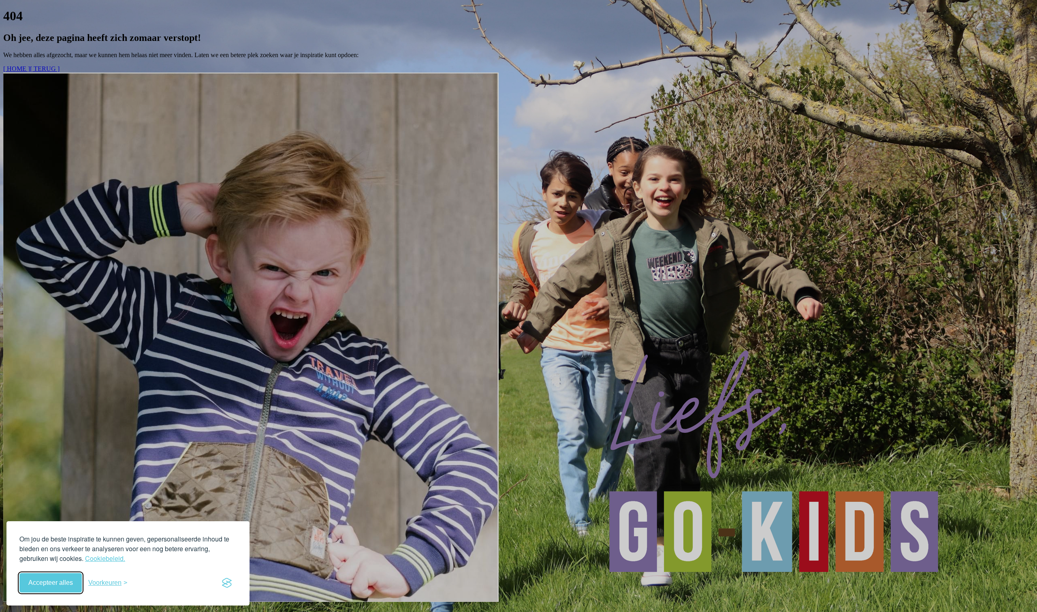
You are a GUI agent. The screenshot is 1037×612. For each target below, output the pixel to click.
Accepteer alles (50, 582)
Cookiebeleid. (105, 558)
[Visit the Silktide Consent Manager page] (227, 583)
